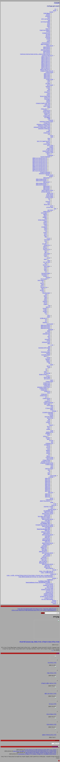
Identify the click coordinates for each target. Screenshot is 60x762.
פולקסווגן (45, 301)
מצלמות (48, 429)
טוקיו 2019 (47, 541)
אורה (45, 250)
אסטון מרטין (44, 213)
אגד (49, 198)
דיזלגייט (48, 376)
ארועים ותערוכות (52, 509)
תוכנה (51, 467)
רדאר (48, 428)
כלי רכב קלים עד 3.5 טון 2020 (39, 166)
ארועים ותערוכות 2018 (47, 543)
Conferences (50, 579)
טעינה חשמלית (49, 79)
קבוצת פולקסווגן (46, 293)
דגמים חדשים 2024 (45, 328)
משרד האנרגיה (49, 149)
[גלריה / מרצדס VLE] (53, 721)
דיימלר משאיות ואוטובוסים (43, 387)
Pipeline (54, 600)
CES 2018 (44, 546)
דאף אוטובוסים (46, 333)
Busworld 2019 (46, 540)
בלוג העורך (53, 505)
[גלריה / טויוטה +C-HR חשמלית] (53, 680)
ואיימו (48, 449)
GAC (48, 315)
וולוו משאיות (47, 391)
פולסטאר (44, 322)
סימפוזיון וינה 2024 (45, 517)
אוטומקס (48, 86)
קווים (49, 203)
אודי (46, 294)
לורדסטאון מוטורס (42, 220)
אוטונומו (48, 14)
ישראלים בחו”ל (49, 499)
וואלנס (48, 26)
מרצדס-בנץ (44, 274)
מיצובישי (45, 311)
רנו (46, 314)
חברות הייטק (50, 418)
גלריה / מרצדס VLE (51, 724)
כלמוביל (48, 100)
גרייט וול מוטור (46, 249)
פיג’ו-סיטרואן (44, 287)
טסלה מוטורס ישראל (45, 96)
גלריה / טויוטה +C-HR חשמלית (48, 683)
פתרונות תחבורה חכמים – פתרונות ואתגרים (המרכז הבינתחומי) (35, 54)
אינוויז (48, 17)
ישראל (54, 10)
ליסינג (51, 137)
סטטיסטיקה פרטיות (45, 156)
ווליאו (48, 350)
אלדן (49, 139)
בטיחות (51, 415)
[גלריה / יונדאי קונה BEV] (53, 691)
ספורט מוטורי (53, 475)
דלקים (51, 205)
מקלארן (45, 222)
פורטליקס (47, 37)
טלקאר (48, 94)
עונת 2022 (47, 484)
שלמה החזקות (46, 144)
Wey (46, 252)
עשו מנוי (54, 569)
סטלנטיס (48, 277)
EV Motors (47, 117)
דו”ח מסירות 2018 (45, 66)
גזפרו (49, 89)
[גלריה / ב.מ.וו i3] (53, 701)
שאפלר (48, 361)
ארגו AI (48, 447)
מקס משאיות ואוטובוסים (44, 128)
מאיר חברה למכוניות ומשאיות (43, 103)
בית (55, 9)
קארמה (45, 232)
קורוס (45, 234)
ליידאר (48, 426)
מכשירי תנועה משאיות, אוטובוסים (42, 127)
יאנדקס (48, 451)
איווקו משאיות (46, 383)
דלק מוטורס (47, 92)
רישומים (51, 176)
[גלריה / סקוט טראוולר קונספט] (53, 732)
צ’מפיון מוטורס (46, 111)
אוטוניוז (53, 746)
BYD (48, 331)
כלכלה (51, 364)
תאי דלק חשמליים (45, 461)
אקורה (45, 255)
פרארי (45, 229)
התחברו (54, 603)
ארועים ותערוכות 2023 (47, 519)
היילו (49, 27)
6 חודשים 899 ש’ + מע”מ (47, 572)
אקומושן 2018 (46, 51)
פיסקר (45, 228)
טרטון (48, 392)
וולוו (46, 319)
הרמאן (45, 356)
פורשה (45, 302)
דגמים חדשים (50, 324)
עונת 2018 (47, 489)
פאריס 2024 (47, 515)
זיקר (46, 321)
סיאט (45, 298)
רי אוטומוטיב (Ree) (45, 44)
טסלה (48, 260)
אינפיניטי (45, 308)
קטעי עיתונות (50, 405)
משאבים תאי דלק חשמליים (46, 596)
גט (49, 471)
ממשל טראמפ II (43, 374)
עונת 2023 (47, 482)
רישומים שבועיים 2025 (41, 183)
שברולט (45, 248)
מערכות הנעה (50, 458)
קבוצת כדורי (47, 99)
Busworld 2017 (43, 562)
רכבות (45, 371)
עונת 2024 (47, 481)
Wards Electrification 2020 (43, 529)
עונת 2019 (47, 488)
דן (49, 200)
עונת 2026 (47, 478)
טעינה (51, 430)
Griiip (51, 502)
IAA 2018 (44, 550)
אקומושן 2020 (46, 47)
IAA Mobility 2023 (45, 523)
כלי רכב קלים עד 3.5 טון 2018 (39, 169)
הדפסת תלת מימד (49, 416)
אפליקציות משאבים (48, 595)
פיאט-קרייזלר (44, 279)
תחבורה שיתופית (49, 468)
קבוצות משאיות (49, 381)
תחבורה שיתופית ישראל (47, 190)
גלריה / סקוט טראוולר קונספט (49, 734)
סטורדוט (48, 34)
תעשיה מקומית (49, 196)
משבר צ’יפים (47, 377)
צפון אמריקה (47, 373)
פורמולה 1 (50, 477)
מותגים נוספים (46, 211)
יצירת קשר (53, 602)
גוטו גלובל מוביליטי (45, 191)
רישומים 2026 (46, 177)
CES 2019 (47, 536)
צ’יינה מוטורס (47, 110)
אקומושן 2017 (46, 52)
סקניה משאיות (43, 395)
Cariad (45, 304)
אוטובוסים (50, 329)
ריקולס (48, 153)
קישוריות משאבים (49, 598)
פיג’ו (43, 291)
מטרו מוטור (47, 104)
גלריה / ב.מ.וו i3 (52, 703)
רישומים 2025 (46, 182)
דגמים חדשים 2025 (45, 326)
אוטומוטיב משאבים (48, 593)
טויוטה (48, 257)
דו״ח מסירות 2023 (45, 61)
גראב (49, 472)
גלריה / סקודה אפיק (51, 673)
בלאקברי (48, 422)
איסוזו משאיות (46, 384)
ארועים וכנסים (49, 45)
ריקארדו (48, 360)
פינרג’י (48, 40)
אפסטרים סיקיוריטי (45, 21)
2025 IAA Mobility (48, 510)
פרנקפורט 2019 (46, 539)
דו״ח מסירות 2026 (45, 57)
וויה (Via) (48, 28)
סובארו (45, 224)
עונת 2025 (47, 479)
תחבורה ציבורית (49, 197)
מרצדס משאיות (43, 388)
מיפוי (52, 442)
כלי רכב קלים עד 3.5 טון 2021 (39, 165)
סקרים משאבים (49, 592)
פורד (49, 305)
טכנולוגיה (54, 411)
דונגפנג (45, 215)
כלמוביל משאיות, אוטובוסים (43, 124)
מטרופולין (47, 201)
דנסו (49, 349)
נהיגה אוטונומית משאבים (47, 589)
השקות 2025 (47, 75)
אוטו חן (48, 87)
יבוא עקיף (50, 120)
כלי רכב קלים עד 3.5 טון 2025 (39, 159)
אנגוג (49, 20)
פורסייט (48, 38)
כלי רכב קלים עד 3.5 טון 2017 (39, 170)
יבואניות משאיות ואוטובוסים (46, 121)
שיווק (52, 406)
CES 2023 (47, 520)
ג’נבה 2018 (44, 548)
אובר (49, 470)
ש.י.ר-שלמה (47, 114)
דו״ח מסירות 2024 (45, 59)
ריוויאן (45, 235)
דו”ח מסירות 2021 (45, 62)
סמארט (45, 276)
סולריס (48, 340)
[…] (53, 650)
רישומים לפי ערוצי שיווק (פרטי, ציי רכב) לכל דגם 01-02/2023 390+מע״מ (36, 576)
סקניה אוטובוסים (46, 342)
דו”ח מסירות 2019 (45, 65)
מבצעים (51, 146)
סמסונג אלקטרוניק (45, 354)
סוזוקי (45, 225)
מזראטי (42, 283)
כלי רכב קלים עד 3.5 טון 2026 (39, 158)
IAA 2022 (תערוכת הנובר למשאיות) (44, 524)
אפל (49, 419)
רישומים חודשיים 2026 (41, 180)
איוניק (45, 267)
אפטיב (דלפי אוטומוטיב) (44, 347)
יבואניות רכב (50, 85)
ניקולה (48, 399)
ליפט (49, 474)
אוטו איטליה (44, 109)
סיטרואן (42, 290)
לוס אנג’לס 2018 (43, 551)
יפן (46, 368)
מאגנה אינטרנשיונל (45, 352)
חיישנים (51, 425)
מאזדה (45, 221)
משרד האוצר (50, 148)
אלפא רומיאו (41, 280)
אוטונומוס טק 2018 (45, 50)
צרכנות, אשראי (49, 175)
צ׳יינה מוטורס (47, 132)
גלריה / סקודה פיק (52, 662)
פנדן (49, 130)
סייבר (52, 465)
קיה (46, 272)
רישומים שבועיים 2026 (41, 179)
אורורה (48, 446)
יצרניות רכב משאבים (48, 585)
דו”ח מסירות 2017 (45, 68)
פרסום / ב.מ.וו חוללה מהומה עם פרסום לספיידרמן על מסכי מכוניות (40, 749)
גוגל (49, 423)
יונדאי (45, 270)
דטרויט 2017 (44, 558)
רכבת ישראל (47, 204)
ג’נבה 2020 (47, 530)
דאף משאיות (47, 385)
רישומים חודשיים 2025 (41, 184)
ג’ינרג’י (48, 82)
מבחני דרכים (50, 145)
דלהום (48, 90)
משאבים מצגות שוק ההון (47, 599)
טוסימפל (48, 450)
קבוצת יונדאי (47, 266)
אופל (42, 288)
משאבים (54, 578)
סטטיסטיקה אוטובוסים (44, 173)
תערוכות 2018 (46, 544)
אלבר (48, 138)
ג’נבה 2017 (44, 560)
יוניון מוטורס (47, 97)
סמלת (48, 107)
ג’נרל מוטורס (47, 245)
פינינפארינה (44, 227)
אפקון (48, 80)
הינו (46, 397)
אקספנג (45, 214)
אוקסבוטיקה (47, 444)
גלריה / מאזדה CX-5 (51, 714)
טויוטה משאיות (46, 398)
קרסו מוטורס (47, 113)
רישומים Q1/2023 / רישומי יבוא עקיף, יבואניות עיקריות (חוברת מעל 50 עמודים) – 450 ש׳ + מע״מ (30, 575)
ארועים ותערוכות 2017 (47, 553)
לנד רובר (45, 265)
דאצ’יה (45, 309)
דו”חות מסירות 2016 (45, 69)
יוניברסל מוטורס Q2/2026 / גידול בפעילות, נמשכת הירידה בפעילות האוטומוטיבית (37, 754)
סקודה (45, 300)
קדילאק (45, 246)
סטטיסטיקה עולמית (48, 402)
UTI (49, 134)
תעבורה (48, 131)
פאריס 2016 (47, 567)
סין (46, 370)
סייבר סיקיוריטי (49, 591)
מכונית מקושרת (49, 457)
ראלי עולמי (50, 492)
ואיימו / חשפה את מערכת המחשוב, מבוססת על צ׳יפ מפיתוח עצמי (40, 752)
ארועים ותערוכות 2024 (47, 513)
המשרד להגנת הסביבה (47, 151)
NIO (46, 236)
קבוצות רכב (50, 210)
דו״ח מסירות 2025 (45, 58)
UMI (49, 118)
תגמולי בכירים (49, 207)
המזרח (48, 93)
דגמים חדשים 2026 (45, 325)
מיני (46, 242)
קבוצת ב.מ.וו (47, 239)
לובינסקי (48, 102)
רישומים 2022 (46, 189)
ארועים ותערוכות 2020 (47, 526)
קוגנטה (48, 41)
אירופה (48, 366)
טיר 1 (51, 345)
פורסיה (48, 357)
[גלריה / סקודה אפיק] (53, 670)
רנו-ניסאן (48, 307)
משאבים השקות (49, 583)
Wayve (48, 456)
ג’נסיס (45, 269)
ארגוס (48, 24)
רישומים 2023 (46, 187)
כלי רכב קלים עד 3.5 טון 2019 (39, 168)
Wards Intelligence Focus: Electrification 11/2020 (38, 582)
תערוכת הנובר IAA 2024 (44, 516)
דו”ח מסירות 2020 (45, 64)
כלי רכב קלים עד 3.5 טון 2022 (39, 163)
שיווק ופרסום (50, 193)
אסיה (49, 367)
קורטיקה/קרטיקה (46, 42)
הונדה (45, 256)
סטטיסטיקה (50, 155)
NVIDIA (47, 433)
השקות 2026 (47, 73)
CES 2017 (44, 557)
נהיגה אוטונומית (49, 443)
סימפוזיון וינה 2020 (45, 531)
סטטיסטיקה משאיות (45, 172)
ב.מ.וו (45, 241)
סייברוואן (48, 35)
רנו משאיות (47, 401)
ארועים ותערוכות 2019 (47, 534)
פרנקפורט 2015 (49, 568)
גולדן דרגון (47, 332)
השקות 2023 (47, 78)
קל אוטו (48, 142)
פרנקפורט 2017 (43, 561)
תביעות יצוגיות (49, 194)
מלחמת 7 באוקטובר (48, 506)
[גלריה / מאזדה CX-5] (53, 711)
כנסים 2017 (47, 554)
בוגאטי (45, 295)
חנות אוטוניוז (53, 574)
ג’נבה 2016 (47, 565)
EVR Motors (47, 13)
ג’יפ (43, 281)
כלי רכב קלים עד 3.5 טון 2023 (39, 162)
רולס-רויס (44, 243)
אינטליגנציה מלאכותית (47, 412)
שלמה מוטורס (46, 116)
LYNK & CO (43, 318)
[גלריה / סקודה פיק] (53, 660)
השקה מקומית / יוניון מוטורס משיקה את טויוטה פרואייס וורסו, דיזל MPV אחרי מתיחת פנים (34, 751)
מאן (49, 338)
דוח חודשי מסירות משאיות (47, 71)
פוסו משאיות (44, 390)
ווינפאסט (45, 217)
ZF (49, 363)
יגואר (45, 263)
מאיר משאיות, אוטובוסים (44, 125)
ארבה (48, 23)
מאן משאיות (44, 394)
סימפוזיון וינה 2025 (48, 512)
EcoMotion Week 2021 (44, 581)
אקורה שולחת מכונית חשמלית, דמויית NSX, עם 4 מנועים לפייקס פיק (39, 642)
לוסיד (45, 218)
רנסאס (48, 439)
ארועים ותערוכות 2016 (47, 564)
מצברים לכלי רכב (49, 588)
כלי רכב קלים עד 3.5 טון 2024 (39, 161)
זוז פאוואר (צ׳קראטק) (45, 30)
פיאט (42, 284)
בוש (49, 346)
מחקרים (51, 440)
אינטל (48, 435)
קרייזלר (42, 286)
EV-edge (48, 83)
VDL (48, 343)
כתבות (51, 135)
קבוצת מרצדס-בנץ (45, 273)
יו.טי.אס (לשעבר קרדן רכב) (43, 141)
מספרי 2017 (47, 404)
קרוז (49, 454)
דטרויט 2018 (44, 547)
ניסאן (45, 312)
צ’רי (46, 231)
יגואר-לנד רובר (46, 262)
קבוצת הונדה (47, 253)
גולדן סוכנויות (47, 123)
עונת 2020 (47, 487)
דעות (52, 508)
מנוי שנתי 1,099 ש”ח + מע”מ (46, 571)
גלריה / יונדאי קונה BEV (50, 693)
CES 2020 (47, 527)
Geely (48, 316)
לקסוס (45, 259)
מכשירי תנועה (46, 106)
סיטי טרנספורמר (46, 33)
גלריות (54, 503)
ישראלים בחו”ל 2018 (45, 501)
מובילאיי (48, 31)
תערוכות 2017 (46, 555)
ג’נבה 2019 (47, 537)
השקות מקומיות (49, 72)
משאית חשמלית (49, 464)
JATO (51, 409)
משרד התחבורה (49, 152)
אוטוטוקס (47, 16)
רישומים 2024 (46, 186)
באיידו (48, 420)
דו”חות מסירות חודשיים (47, 55)
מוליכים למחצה (49, 432)
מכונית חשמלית (46, 460)
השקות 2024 (47, 76)
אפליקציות (50, 413)
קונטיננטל (47, 359)
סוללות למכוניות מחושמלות (46, 463)
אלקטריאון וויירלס (45, 19)
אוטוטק (51, 12)
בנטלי (45, 297)
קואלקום (48, 437)
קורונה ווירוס (47, 378)
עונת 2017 (47, 491)
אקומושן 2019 (46, 48)
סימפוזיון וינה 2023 (45, 522)
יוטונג (49, 336)
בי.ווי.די (48, 238)
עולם (55, 208)
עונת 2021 (47, 485)
